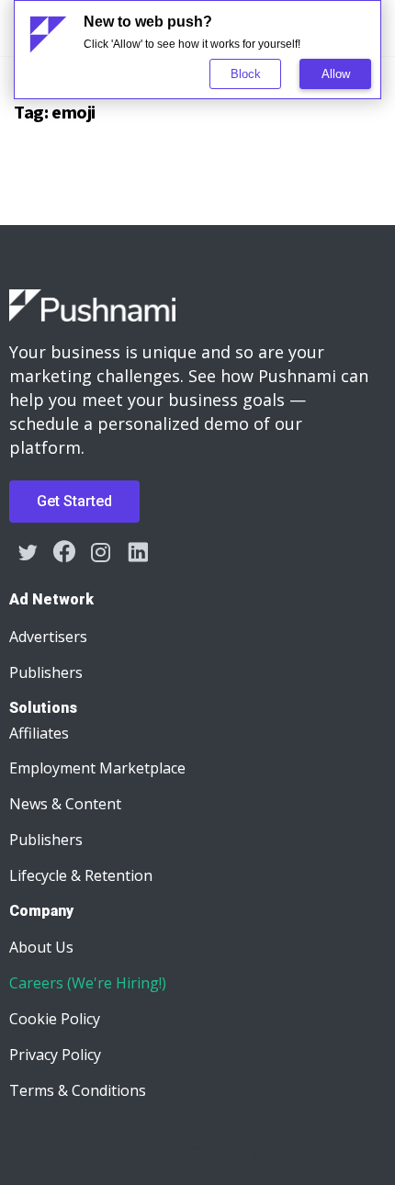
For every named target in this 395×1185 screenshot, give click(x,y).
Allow (336, 74)
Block (246, 74)
